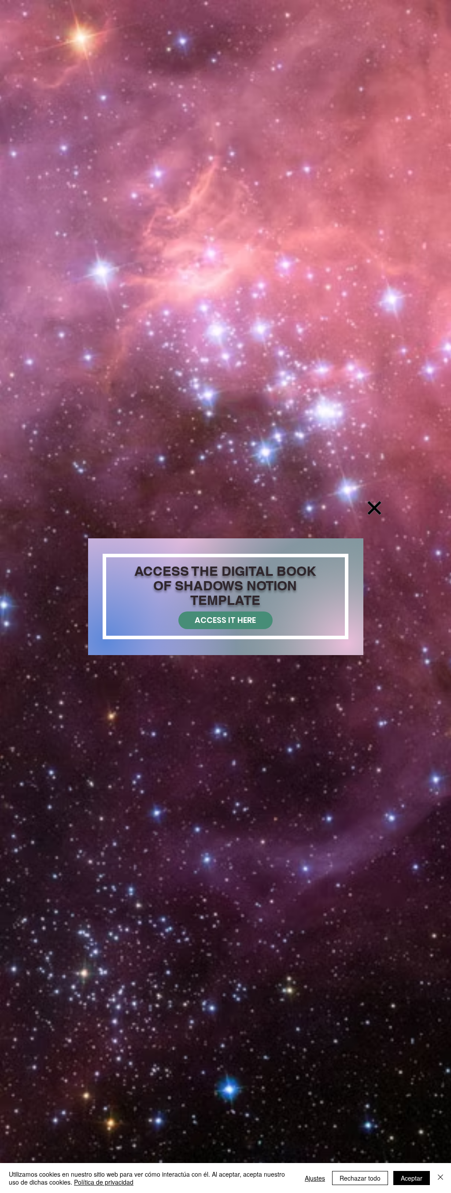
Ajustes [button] (315, 1178)
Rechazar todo (360, 1178)
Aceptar (411, 1178)
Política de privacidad (103, 1182)
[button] (374, 508)
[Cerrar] (440, 1178)
